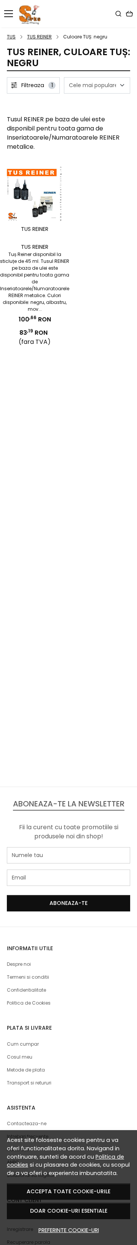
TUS (11, 36)
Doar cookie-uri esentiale (68, 1211)
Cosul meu (19, 1057)
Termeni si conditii (28, 977)
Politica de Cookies (29, 1003)
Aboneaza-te (68, 903)
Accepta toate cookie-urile (68, 1191)
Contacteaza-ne (26, 1123)
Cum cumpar (23, 1044)
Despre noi (19, 964)
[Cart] (129, 13)
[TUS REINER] (34, 193)
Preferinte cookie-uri (68, 1230)
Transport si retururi (29, 1083)
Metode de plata (26, 1070)
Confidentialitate (26, 990)
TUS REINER (39, 36)
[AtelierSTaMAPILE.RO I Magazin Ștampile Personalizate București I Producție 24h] (31, 13)
